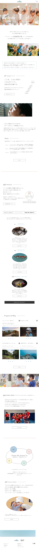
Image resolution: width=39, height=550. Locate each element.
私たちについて (6, 543)
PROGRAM (5, 545)
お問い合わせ (19, 545)
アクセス (5, 546)
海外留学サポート (20, 543)
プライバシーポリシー (20, 546)
